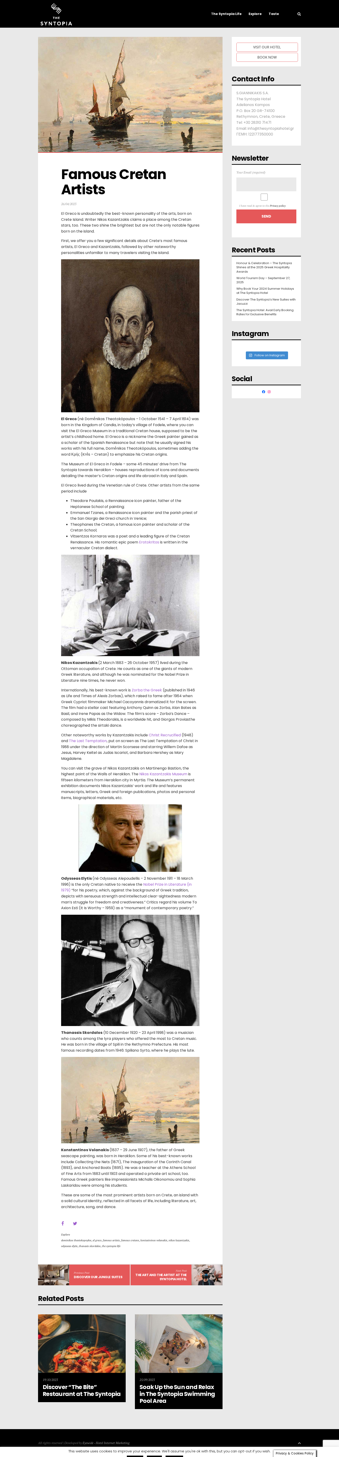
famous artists (111, 1240)
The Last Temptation (88, 740)
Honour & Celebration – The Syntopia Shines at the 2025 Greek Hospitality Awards (264, 267)
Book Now (267, 57)
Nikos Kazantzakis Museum (163, 774)
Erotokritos (149, 542)
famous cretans (130, 1240)
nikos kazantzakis (179, 1240)
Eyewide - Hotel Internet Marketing (106, 1443)
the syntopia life (111, 1246)
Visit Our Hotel (267, 47)
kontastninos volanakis (153, 1240)
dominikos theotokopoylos (76, 1240)
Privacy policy (277, 205)
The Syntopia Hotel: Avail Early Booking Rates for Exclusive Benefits (265, 312)
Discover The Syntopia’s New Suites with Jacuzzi (266, 302)
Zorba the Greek (147, 690)
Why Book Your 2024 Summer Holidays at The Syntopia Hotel (265, 291)
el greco (97, 1240)
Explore (65, 1234)
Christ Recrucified (165, 735)
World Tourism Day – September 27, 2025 (263, 280)
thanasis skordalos (90, 1246)
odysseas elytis (69, 1246)
